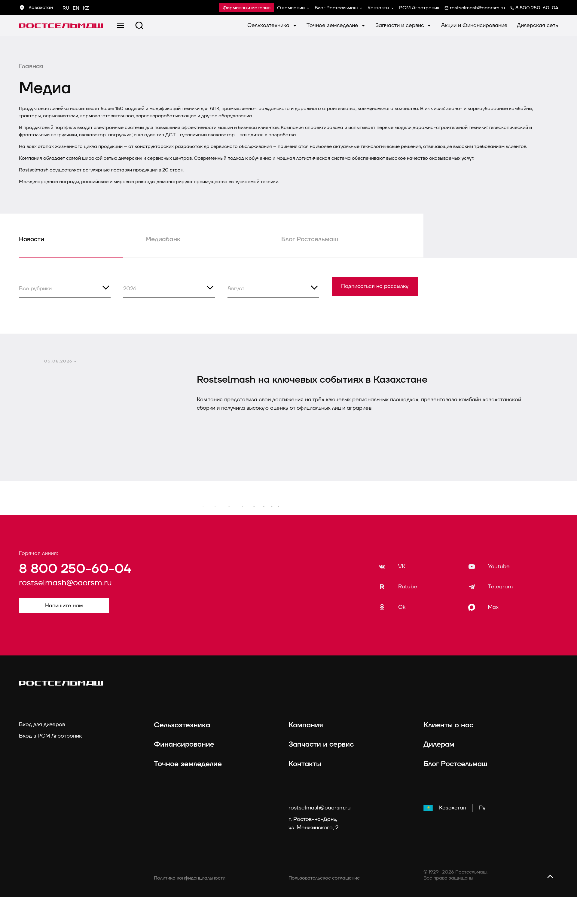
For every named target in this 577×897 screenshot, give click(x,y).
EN (76, 8)
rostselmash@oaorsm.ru (65, 583)
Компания (305, 725)
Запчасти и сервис (400, 25)
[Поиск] (139, 25)
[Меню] (120, 25)
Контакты (378, 8)
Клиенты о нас (448, 725)
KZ (86, 8)
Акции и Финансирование (474, 25)
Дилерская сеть (537, 25)
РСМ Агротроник (419, 8)
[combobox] (65, 287)
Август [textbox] (235, 288)
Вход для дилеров (42, 724)
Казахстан (452, 808)
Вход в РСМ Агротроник (50, 736)
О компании (291, 8)
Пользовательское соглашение (324, 878)
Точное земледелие (333, 25)
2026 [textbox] (129, 288)
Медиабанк (162, 240)
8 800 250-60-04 (75, 569)
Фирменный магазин (246, 8)
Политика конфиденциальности (189, 878)
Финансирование (184, 744)
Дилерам (438, 744)
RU (66, 8)
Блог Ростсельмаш (336, 8)
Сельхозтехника (269, 25)
